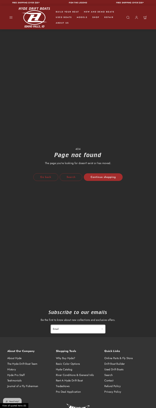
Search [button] (71, 177)
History (11, 369)
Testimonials (14, 380)
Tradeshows (63, 386)
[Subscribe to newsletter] (102, 329)
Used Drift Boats (113, 369)
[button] (11, 17)
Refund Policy (112, 386)
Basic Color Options (68, 364)
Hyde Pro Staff (16, 375)
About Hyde (14, 358)
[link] (136, 17)
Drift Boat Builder (114, 364)
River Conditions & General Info (75, 375)
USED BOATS (64, 17)
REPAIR (108, 17)
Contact (108, 380)
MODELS (82, 17)
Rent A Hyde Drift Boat (69, 380)
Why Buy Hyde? (65, 358)
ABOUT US (62, 22)
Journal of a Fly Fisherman (22, 386)
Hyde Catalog (64, 369)
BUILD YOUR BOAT (67, 11)
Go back (45, 177)
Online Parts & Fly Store (118, 358)
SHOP (95, 17)
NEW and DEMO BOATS (99, 11)
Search (108, 375)
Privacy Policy (112, 392)
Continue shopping (103, 177)
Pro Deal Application (68, 392)
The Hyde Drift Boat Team (22, 364)
